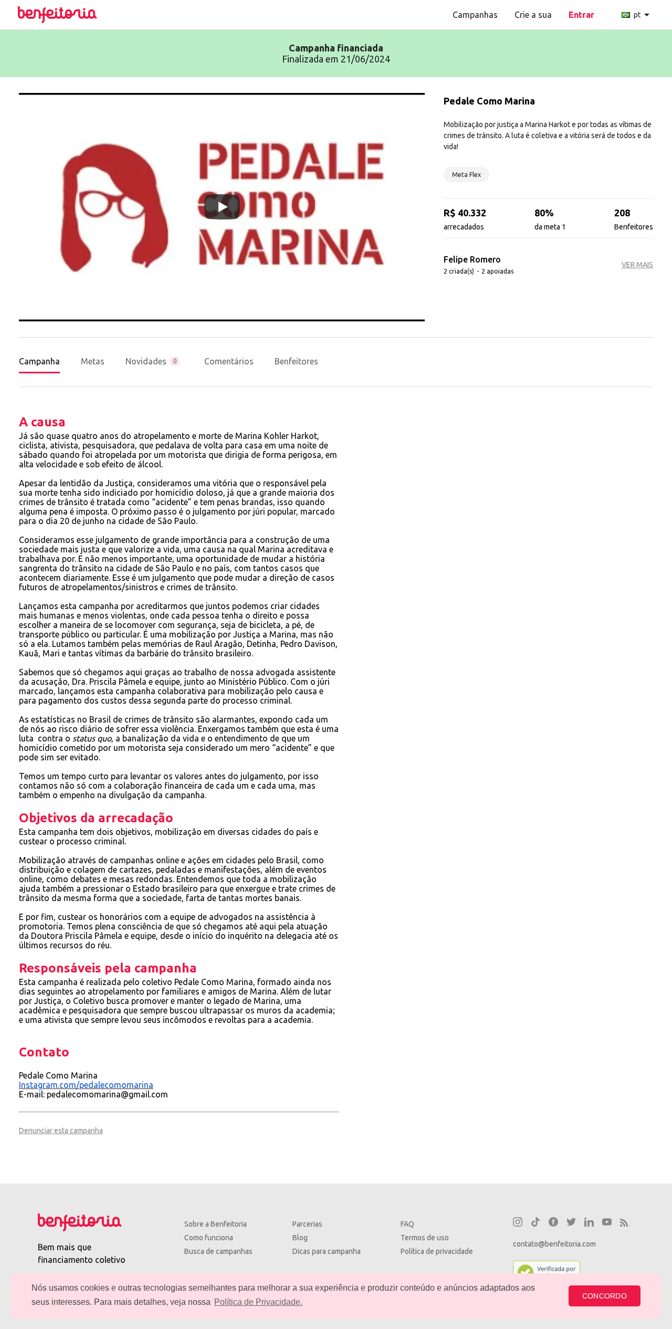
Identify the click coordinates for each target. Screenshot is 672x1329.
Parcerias (307, 1224)
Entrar (581, 14)
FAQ (407, 1224)
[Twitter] (571, 1223)
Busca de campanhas (218, 1251)
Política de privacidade (437, 1251)
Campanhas (475, 14)
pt (643, 14)
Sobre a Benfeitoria (215, 1224)
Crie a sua (533, 14)
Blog (300, 1237)
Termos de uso (425, 1237)
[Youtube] (607, 1223)
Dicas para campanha (326, 1251)
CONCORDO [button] (604, 1296)
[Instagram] (517, 1223)
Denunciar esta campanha (61, 1130)
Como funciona (208, 1237)
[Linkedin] (589, 1223)
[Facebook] (553, 1223)
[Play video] (222, 206)
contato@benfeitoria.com (554, 1244)
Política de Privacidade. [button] (258, 1301)
